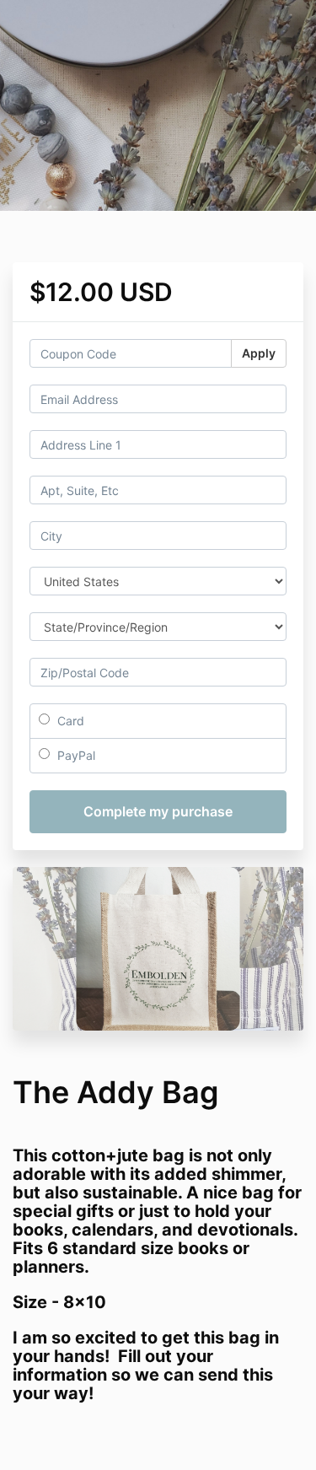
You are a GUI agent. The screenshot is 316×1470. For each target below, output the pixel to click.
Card (69, 720)
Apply (259, 353)
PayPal (74, 755)
